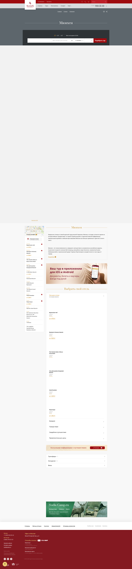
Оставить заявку (8, 545)
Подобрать (100, 40)
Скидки (46, 526)
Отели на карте (31, 234)
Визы (50, 465)
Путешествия (53, 509)
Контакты (105, 526)
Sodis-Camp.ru (59, 505)
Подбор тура (90, 526)
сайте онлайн (39, 553)
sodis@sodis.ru (7, 547)
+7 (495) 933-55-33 (9, 535)
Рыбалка (61, 509)
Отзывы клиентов (69, 526)
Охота (68, 509)
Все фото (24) (35, 220)
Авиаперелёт (56, 526)
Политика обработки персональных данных (9, 553)
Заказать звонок (8, 543)
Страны (65, 11)
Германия (72, 11)
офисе (30, 553)
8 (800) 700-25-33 (8, 539)
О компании (41, 1)
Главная (60, 11)
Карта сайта (7, 551)
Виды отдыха (37, 526)
